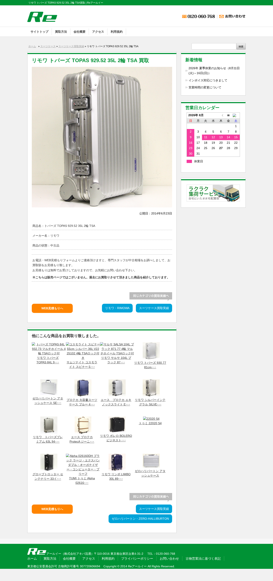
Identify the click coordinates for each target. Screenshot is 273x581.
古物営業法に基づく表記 (203, 558)
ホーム (32, 46)
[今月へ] (228, 115)
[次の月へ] (236, 115)
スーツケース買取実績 (71, 46)
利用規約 (117, 31)
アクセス (98, 31)
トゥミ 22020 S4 (150, 423)
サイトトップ (39, 31)
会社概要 (80, 31)
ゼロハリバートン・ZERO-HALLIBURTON (140, 518)
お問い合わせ (169, 558)
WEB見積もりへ (52, 308)
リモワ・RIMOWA (117, 308)
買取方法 (61, 31)
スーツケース (48, 46)
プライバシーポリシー (137, 558)
